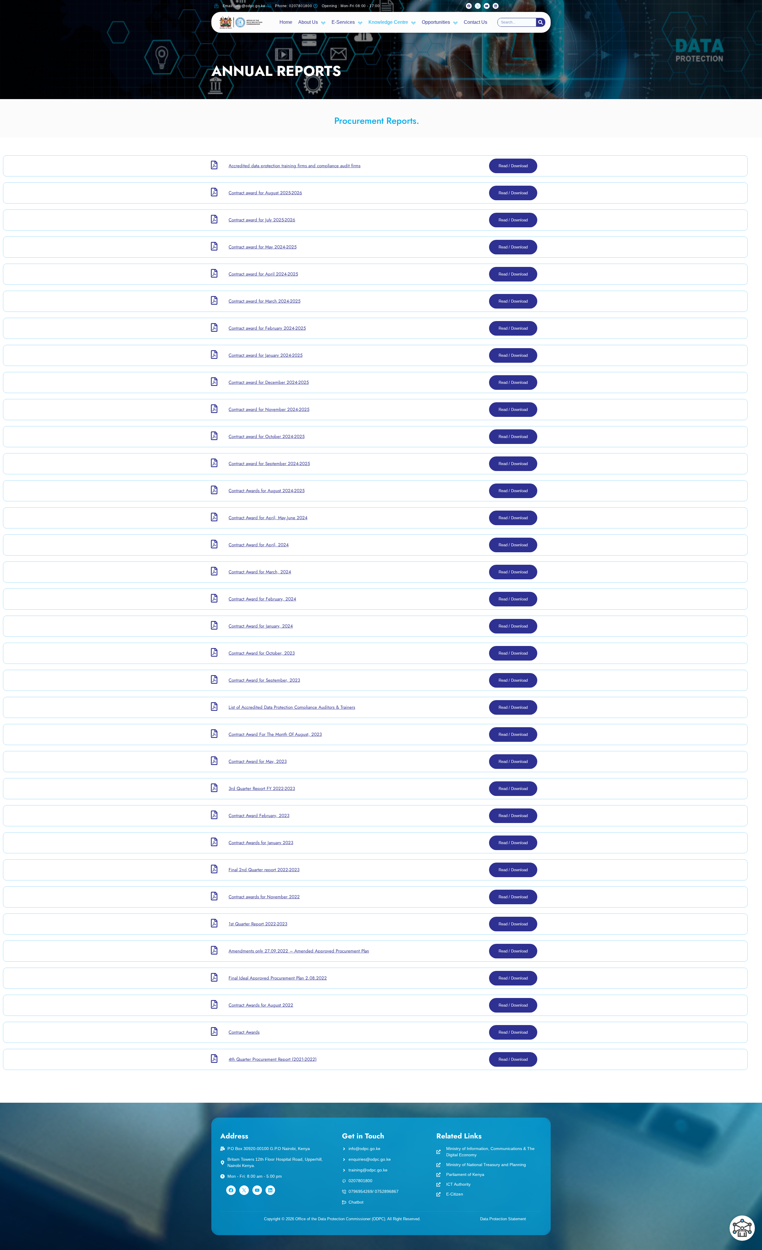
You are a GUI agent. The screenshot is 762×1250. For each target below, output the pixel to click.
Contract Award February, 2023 (259, 815)
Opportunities (436, 22)
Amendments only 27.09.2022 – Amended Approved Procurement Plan (299, 951)
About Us (308, 22)
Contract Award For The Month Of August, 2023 (275, 734)
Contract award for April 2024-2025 (263, 274)
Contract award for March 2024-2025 (264, 301)
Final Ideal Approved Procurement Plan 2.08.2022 (278, 978)
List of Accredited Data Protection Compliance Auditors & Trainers (292, 707)
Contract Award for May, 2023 (258, 761)
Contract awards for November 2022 (264, 897)
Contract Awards (244, 1032)
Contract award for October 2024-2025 (267, 436)
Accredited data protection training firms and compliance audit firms (294, 165)
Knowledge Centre (388, 22)
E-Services (343, 22)
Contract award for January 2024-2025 (265, 355)
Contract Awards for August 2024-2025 (267, 490)
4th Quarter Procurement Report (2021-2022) (273, 1059)
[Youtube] (487, 6)
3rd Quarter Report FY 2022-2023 (262, 788)
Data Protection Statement (503, 1219)
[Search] (540, 22)
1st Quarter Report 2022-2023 (258, 924)
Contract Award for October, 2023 (262, 653)
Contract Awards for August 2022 (261, 1005)
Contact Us (475, 22)
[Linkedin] (496, 6)
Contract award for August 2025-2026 (265, 193)
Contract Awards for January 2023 (261, 842)
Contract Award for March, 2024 (260, 572)
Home (285, 22)
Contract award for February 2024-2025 (267, 328)
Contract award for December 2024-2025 (269, 382)
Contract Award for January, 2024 (261, 626)
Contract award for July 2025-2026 (262, 220)
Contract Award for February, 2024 (262, 599)
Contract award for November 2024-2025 (269, 409)
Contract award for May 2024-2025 (262, 247)
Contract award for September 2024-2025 (269, 463)
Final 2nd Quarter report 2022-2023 (264, 869)
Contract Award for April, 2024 (259, 545)
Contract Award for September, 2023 (264, 680)
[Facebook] (469, 6)
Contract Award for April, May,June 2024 (268, 517)
